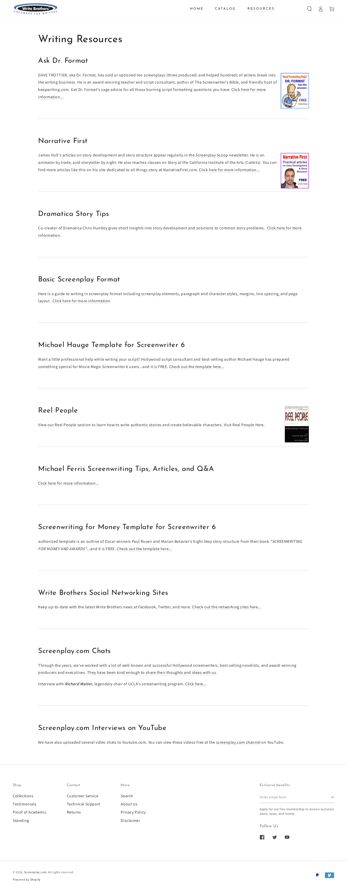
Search (127, 796)
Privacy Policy (133, 812)
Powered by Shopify (27, 879)
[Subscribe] (332, 797)
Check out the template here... (197, 366)
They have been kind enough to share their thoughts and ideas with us (151, 672)
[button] (309, 8)
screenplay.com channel (238, 742)
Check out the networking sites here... (226, 607)
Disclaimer (130, 820)
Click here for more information (81, 301)
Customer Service (83, 796)
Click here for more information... (229, 169)
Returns (74, 812)
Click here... (196, 684)
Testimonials (24, 804)
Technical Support (83, 804)
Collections (23, 796)
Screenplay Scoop (212, 155)
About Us (129, 804)
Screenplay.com (35, 872)
